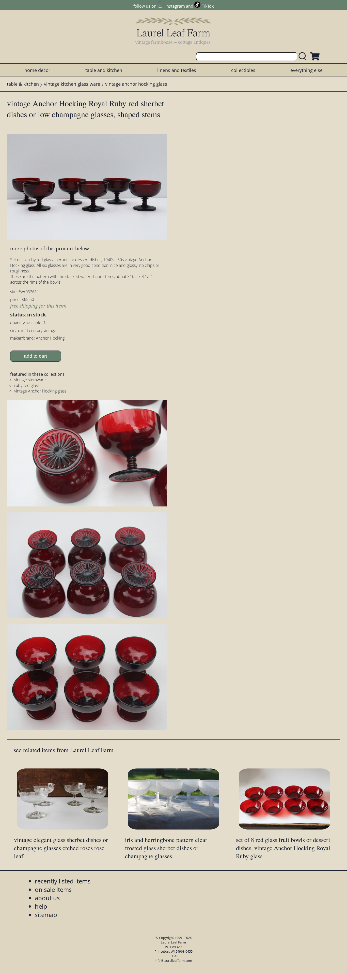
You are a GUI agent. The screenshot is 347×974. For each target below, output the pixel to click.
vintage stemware (30, 380)
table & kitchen (23, 84)
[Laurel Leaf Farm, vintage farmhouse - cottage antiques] (173, 31)
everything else (306, 70)
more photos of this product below (49, 248)
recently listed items (62, 881)
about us (47, 898)
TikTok (208, 6)
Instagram (175, 6)
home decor (37, 70)
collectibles (243, 70)
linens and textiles (176, 70)
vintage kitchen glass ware (72, 84)
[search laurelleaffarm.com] (303, 56)
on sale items (53, 889)
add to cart (35, 356)
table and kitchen (103, 70)
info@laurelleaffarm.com (173, 960)
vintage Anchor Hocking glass (40, 391)
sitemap (46, 914)
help (41, 906)
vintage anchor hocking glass (136, 84)
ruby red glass (26, 385)
